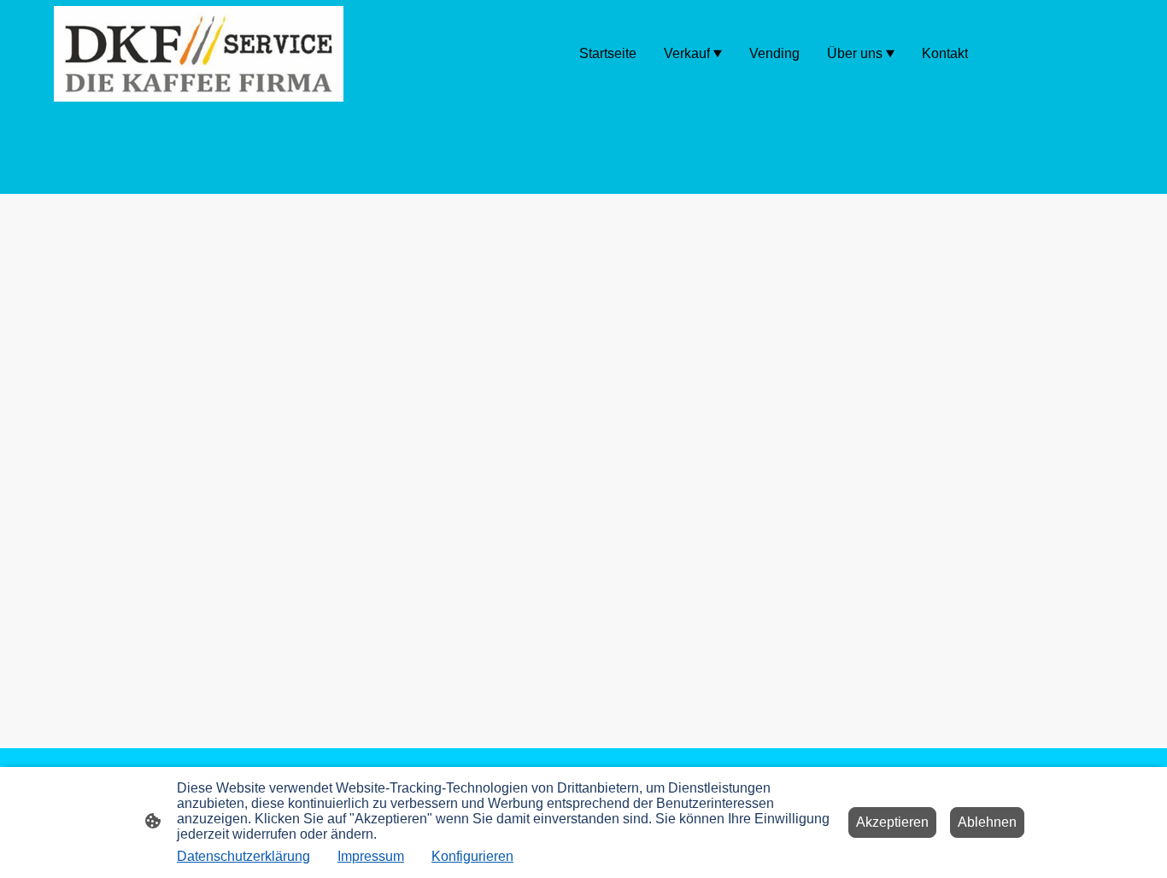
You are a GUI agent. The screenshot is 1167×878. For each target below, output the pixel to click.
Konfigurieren (472, 856)
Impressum (370, 856)
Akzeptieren (892, 822)
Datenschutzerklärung (243, 856)
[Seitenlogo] (198, 54)
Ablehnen (987, 822)
